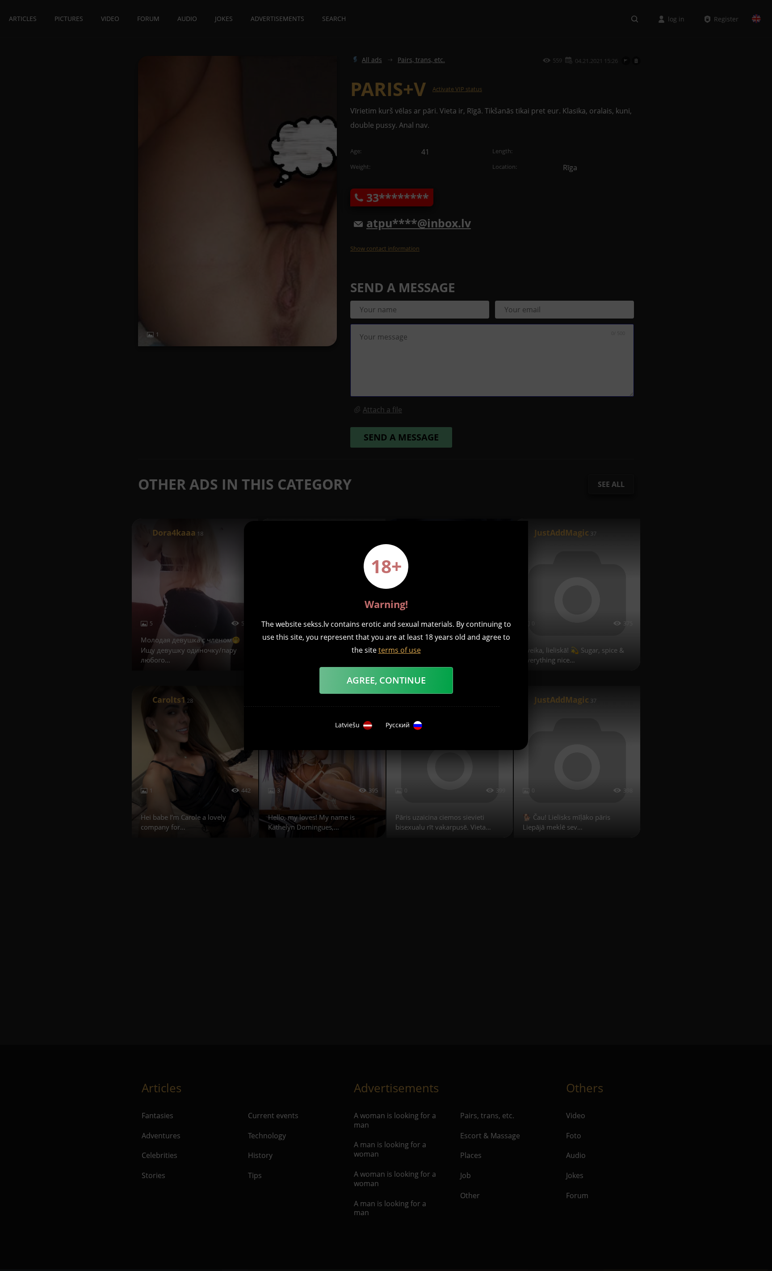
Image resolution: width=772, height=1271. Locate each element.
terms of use (399, 650)
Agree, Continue (386, 680)
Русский (398, 725)
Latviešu (347, 725)
